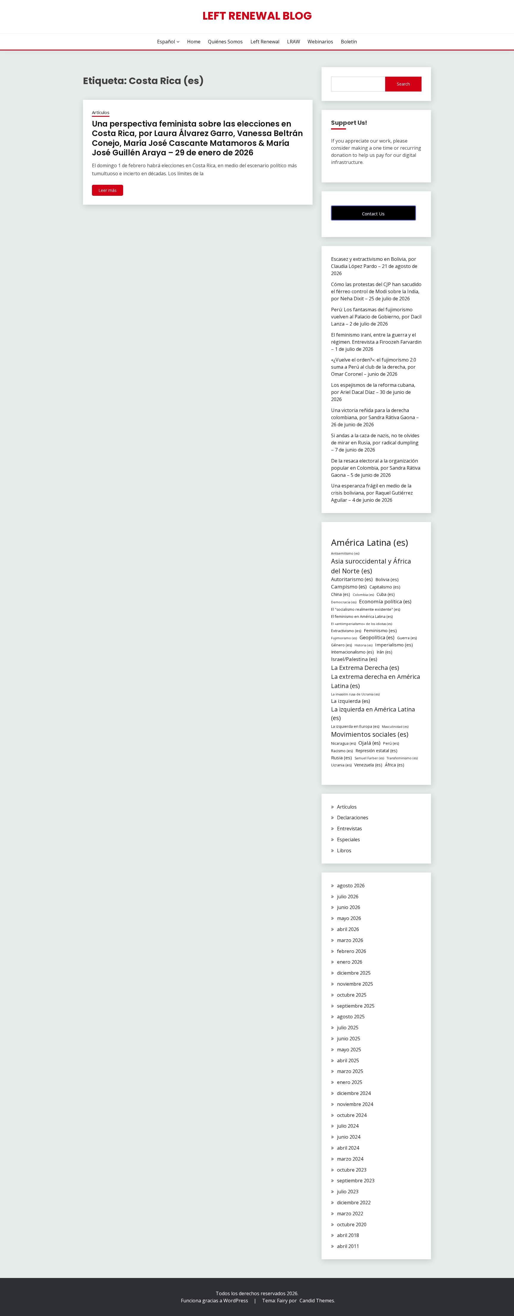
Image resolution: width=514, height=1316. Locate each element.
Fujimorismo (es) (344, 638)
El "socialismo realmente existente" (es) (365, 609)
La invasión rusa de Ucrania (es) (355, 694)
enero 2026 (349, 962)
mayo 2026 (349, 918)
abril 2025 (348, 1060)
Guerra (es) (407, 637)
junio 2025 (348, 1038)
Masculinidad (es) (395, 727)
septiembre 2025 (355, 1006)
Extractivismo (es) (346, 630)
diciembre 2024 (354, 1093)
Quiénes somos (225, 41)
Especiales (348, 839)
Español (166, 41)
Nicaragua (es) (343, 743)
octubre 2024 (351, 1115)
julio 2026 (347, 896)
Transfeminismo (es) (402, 758)
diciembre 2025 (354, 973)
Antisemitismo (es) (345, 553)
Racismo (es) (342, 750)
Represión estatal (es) (376, 750)
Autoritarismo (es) (352, 579)
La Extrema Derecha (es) (365, 667)
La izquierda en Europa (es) (355, 726)
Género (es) (341, 645)
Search (403, 84)
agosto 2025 (351, 1016)
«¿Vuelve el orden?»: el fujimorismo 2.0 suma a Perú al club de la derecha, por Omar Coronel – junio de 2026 (373, 366)
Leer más (107, 190)
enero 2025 (349, 1082)
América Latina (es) (369, 542)
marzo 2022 (350, 1213)
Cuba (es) (386, 594)
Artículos (100, 112)
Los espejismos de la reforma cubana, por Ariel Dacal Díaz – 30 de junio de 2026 (373, 392)
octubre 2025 (351, 995)
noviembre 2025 (355, 984)
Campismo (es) (349, 586)
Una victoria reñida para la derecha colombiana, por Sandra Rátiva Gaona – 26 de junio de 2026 (375, 417)
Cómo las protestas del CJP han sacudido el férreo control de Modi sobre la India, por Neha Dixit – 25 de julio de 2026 (376, 291)
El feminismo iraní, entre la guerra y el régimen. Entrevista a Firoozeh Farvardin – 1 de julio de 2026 (376, 342)
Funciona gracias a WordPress (215, 1300)
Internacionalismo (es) (352, 652)
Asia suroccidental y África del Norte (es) (371, 566)
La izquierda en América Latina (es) (373, 713)
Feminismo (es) (380, 630)
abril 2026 (348, 929)
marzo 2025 (350, 1071)
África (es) (394, 765)
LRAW (293, 41)
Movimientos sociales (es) (369, 734)
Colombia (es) (363, 595)
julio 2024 (347, 1126)
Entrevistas (349, 828)
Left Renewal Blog (257, 15)
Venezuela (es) (368, 765)
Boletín (349, 41)
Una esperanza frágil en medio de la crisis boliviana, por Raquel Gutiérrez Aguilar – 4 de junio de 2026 (372, 492)
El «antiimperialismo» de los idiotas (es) (361, 624)
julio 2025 (347, 1027)
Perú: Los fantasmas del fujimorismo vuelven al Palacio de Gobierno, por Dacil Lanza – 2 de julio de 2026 (376, 316)
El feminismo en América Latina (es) (362, 616)
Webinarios (320, 41)
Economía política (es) (385, 601)
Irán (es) (384, 652)
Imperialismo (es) (394, 645)
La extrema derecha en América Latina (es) (375, 680)
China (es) (340, 594)
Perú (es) (391, 743)
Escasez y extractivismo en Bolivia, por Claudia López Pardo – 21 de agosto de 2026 (374, 266)
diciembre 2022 (354, 1202)
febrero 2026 (351, 951)
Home (193, 41)
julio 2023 (347, 1191)
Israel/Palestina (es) (354, 659)
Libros (344, 850)
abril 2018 (348, 1235)
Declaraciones (352, 817)
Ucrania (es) (341, 765)
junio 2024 (348, 1137)
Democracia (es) (343, 602)
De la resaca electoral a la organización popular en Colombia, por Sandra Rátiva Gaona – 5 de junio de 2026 (375, 467)
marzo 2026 (350, 940)
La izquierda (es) (350, 701)
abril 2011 (348, 1246)
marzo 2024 (350, 1159)
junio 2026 (348, 907)
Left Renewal (264, 41)
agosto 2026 (351, 885)
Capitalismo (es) (384, 587)
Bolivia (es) (387, 579)
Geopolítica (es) (377, 637)
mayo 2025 (349, 1049)
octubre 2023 (351, 1170)
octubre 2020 (351, 1224)
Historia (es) (363, 645)
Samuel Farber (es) (369, 758)
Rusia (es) (341, 757)
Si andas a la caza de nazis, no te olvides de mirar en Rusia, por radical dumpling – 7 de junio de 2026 (375, 442)
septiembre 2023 (355, 1180)
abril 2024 (348, 1148)
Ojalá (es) (369, 742)
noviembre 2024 (355, 1104)
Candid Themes (317, 1300)
